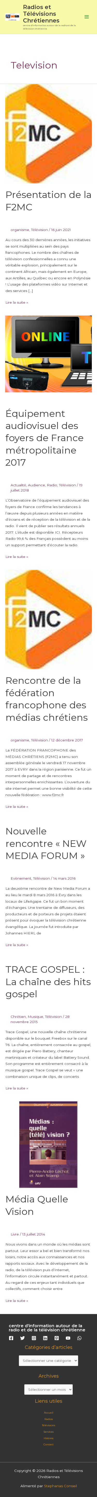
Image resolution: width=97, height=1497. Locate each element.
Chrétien (18, 1017)
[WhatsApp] (79, 1338)
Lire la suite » (16, 301)
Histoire (49, 1438)
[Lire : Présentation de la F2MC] (48, 133)
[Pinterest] (56, 1338)
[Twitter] (22, 1338)
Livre (15, 1234)
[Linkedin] (45, 1338)
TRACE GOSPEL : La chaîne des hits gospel (48, 982)
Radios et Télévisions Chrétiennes (41, 14)
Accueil (48, 1412)
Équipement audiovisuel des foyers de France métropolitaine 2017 (44, 438)
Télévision (39, 230)
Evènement (21, 878)
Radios (48, 1419)
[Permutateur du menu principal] (86, 17)
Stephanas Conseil (60, 1486)
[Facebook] (11, 1338)
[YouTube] (68, 1338)
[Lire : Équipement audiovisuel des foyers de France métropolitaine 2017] (48, 358)
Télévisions (48, 1425)
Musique (35, 1017)
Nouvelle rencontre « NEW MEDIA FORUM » (46, 843)
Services (48, 1431)
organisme (20, 230)
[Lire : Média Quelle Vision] (48, 1144)
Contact (48, 1444)
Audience (36, 485)
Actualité (18, 485)
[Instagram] (34, 1338)
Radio (52, 485)
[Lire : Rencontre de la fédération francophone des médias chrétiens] (48, 619)
